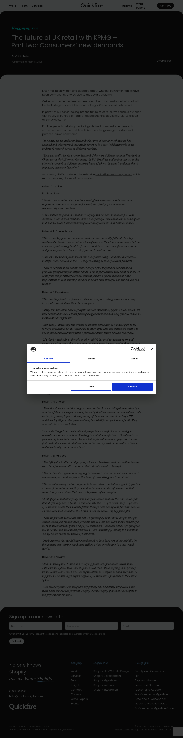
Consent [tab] (48, 358)
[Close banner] (152, 349)
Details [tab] (91, 358)
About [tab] (134, 358)
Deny (91, 386)
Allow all (132, 386)
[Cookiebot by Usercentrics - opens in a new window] (132, 349)
